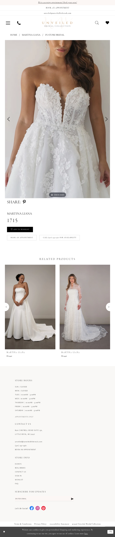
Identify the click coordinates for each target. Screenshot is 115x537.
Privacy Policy (40, 524)
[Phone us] (19, 22)
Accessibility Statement (59, 524)
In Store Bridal (54, 35)
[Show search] (97, 22)
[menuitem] (8, 22)
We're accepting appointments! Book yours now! (57, 3)
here (86, 534)
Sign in (18, 476)
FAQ (16, 484)
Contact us (20, 472)
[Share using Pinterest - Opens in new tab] (24, 202)
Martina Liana (31, 35)
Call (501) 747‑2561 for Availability (59, 238)
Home (13, 35)
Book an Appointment (22, 238)
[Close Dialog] (4, 531)
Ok (110, 532)
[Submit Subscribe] (72, 498)
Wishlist (19, 480)
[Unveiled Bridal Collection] (57, 23)
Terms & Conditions (23, 524)
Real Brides (20, 468)
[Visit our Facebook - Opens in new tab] (32, 508)
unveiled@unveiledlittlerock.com (28, 442)
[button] (8, 22)
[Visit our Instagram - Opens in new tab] (37, 508)
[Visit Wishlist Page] (107, 22)
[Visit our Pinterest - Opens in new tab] (43, 508)
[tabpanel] (57, 119)
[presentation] (30, 307)
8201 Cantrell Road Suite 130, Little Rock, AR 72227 (28, 432)
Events (18, 464)
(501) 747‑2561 (21, 445)
